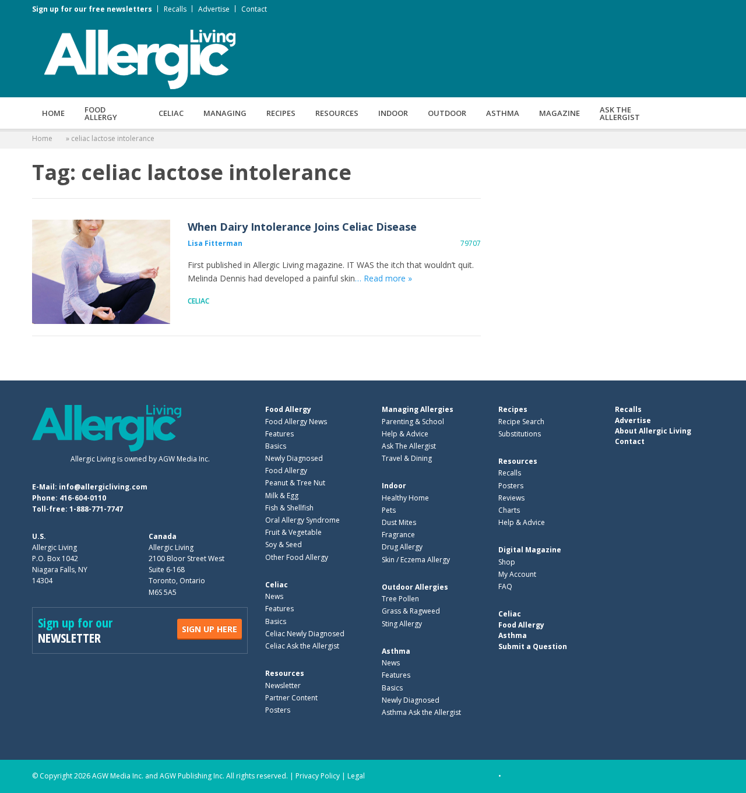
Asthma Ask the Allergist (421, 712)
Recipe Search (521, 422)
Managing (225, 113)
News (274, 596)
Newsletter (283, 685)
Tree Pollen (400, 599)
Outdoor (447, 113)
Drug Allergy (402, 547)
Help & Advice (405, 434)
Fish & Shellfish (289, 508)
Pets (389, 510)
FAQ (505, 586)
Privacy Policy (317, 776)
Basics (275, 446)
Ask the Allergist (620, 113)
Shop (506, 562)
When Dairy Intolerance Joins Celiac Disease (101, 272)
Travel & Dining (407, 458)
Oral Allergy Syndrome (302, 520)
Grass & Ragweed (411, 611)
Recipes (280, 113)
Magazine (559, 113)
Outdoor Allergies (415, 587)
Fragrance (398, 535)
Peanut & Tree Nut (295, 483)
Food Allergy (101, 113)
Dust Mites (399, 522)
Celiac (171, 113)
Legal (356, 776)
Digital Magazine (529, 550)
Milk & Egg (281, 496)
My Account (517, 574)
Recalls (175, 9)
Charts (509, 510)
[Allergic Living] (139, 58)
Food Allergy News (296, 422)
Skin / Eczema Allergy (416, 560)
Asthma (502, 113)
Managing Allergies (417, 409)
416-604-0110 (82, 498)
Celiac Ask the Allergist (302, 646)
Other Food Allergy (296, 557)
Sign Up (209, 629)
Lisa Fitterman (215, 243)
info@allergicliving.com (103, 487)
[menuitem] (53, 113)
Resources (336, 113)
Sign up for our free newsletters (92, 9)
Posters (277, 710)
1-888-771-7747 (96, 509)
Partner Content (291, 698)
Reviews (511, 498)
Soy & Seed (283, 544)
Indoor (393, 113)
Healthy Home (405, 498)
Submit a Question (532, 646)
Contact (254, 9)
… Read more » (383, 278)
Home (53, 113)
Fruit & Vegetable (293, 532)
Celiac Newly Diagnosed (304, 634)
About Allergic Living (653, 431)
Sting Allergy (402, 624)
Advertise (214, 9)
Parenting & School (413, 422)
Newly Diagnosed (294, 458)
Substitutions (519, 434)
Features (279, 434)
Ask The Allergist (409, 446)
